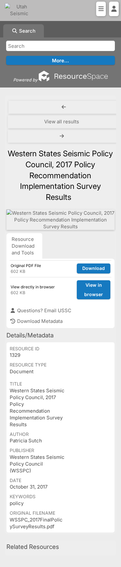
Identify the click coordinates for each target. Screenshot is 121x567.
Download (93, 268)
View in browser (93, 289)
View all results (61, 122)
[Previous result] (63, 107)
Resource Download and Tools (23, 246)
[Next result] (62, 136)
